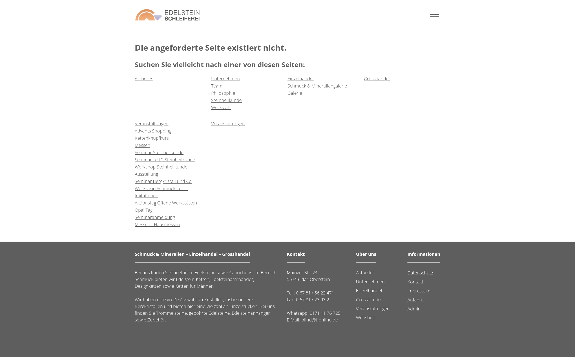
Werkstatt (221, 107)
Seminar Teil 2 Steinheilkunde (165, 160)
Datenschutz (420, 273)
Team (216, 86)
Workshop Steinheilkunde (161, 167)
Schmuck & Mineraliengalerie (317, 86)
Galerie (295, 93)
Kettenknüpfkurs (152, 138)
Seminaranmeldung (155, 217)
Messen (142, 145)
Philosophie (223, 93)
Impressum (418, 291)
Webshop (365, 317)
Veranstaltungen (151, 124)
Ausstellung (146, 174)
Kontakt (415, 282)
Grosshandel (377, 79)
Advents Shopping (153, 131)
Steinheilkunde (226, 100)
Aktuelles (144, 79)
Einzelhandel (301, 79)
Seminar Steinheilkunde (159, 152)
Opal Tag (144, 210)
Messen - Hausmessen (157, 224)
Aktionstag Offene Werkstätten (166, 203)
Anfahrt (415, 300)
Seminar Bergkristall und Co (163, 181)
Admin (414, 309)
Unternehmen (225, 79)
